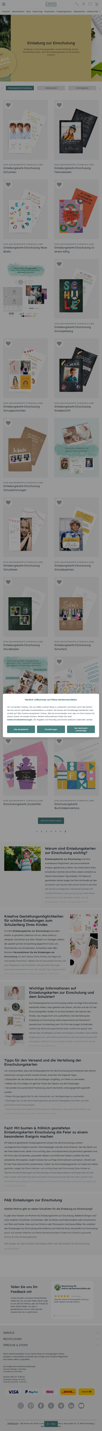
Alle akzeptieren (21, 729)
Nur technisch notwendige (81, 729)
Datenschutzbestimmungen (19, 719)
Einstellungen (51, 729)
